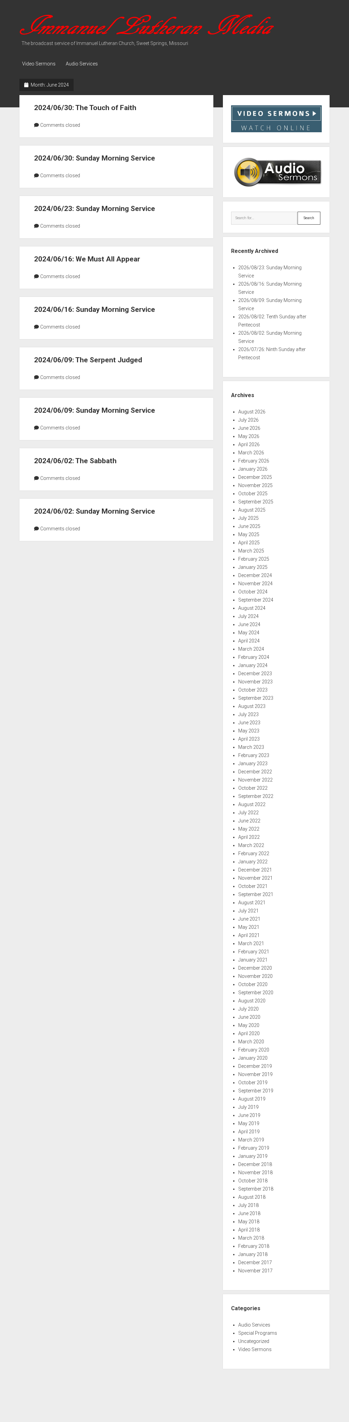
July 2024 (248, 616)
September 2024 (255, 600)
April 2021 (249, 935)
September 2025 (255, 501)
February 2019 (253, 1148)
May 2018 (248, 1221)
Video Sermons (39, 63)
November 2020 (255, 976)
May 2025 (248, 534)
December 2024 (255, 575)
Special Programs (257, 1333)
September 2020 (255, 992)
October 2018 (253, 1180)
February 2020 (253, 1050)
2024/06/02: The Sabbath (75, 461)
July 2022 (248, 812)
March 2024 (251, 649)
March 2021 (251, 943)
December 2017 (255, 1262)
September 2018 (255, 1189)
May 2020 (248, 1025)
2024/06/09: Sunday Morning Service (94, 410)
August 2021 (251, 902)
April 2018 (249, 1229)
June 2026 (249, 428)
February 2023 (253, 755)
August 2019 (251, 1099)
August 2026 (251, 411)
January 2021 (253, 960)
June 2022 (249, 820)
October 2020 (253, 984)
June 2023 (249, 722)
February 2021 (253, 951)
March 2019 (251, 1140)
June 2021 (249, 919)
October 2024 (253, 591)
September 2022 (255, 796)
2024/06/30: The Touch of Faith (85, 108)
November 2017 (255, 1270)
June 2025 (249, 526)
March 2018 (251, 1238)
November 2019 (255, 1074)
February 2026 (253, 461)
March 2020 (251, 1041)
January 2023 (253, 763)
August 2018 (251, 1197)
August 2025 (251, 510)
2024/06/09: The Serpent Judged (88, 360)
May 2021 (248, 927)
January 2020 (253, 1058)
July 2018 (248, 1205)
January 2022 (253, 861)
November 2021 (255, 878)
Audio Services (82, 63)
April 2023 (249, 739)
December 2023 (255, 673)
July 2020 (248, 1009)
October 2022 (253, 788)
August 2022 (251, 804)
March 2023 (251, 747)
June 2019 (249, 1115)
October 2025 (253, 493)
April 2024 (249, 641)
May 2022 (248, 829)
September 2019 (255, 1090)
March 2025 (251, 551)
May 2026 (248, 436)
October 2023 (253, 690)
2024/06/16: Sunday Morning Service (94, 309)
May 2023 (248, 730)
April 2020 (249, 1033)
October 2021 (253, 886)
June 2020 (249, 1017)
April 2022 (249, 837)
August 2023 (251, 706)
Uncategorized (253, 1341)
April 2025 (249, 542)
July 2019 (248, 1107)
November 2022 (255, 780)
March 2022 (251, 845)
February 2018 (253, 1246)
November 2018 (255, 1172)
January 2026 (253, 469)
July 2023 (248, 714)
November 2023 (255, 681)
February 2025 (253, 559)
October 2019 (253, 1082)
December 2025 (255, 477)
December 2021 (255, 870)
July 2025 (248, 518)
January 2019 (253, 1156)
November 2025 (255, 485)
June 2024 (249, 624)
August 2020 (251, 1000)
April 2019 (249, 1131)
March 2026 (251, 452)
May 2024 (248, 632)
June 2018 (249, 1213)
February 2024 (253, 657)
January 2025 (253, 567)
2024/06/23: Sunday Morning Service (94, 209)
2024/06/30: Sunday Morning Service (94, 158)
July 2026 (248, 420)
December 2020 (255, 968)
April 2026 (249, 444)
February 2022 (253, 853)
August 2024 (251, 608)
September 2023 (255, 698)
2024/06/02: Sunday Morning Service (94, 511)
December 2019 (255, 1066)
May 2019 (248, 1123)
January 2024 (253, 665)
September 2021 (255, 894)
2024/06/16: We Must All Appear (87, 259)
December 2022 (255, 771)
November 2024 (255, 583)
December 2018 (255, 1164)
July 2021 (248, 910)
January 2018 (253, 1254)
